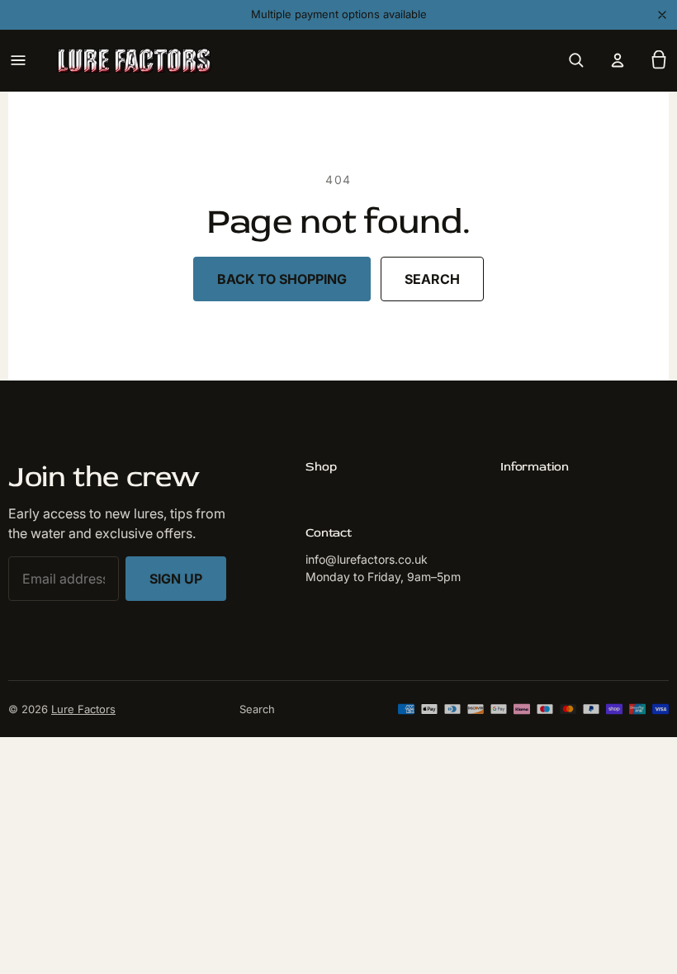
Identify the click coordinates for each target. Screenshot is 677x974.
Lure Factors (83, 709)
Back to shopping (282, 279)
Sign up (175, 578)
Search (432, 279)
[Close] (662, 14)
